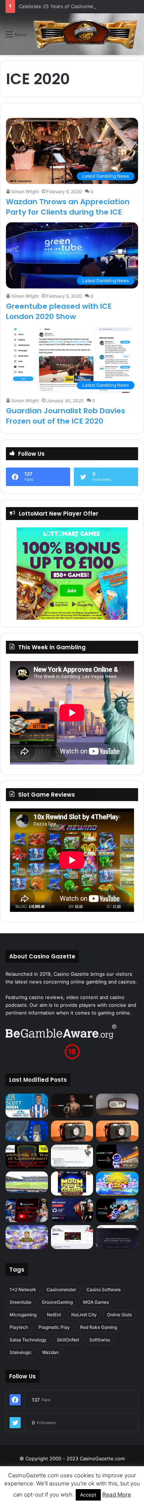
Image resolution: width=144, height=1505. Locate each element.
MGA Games (96, 1302)
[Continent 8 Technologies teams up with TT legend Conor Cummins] (117, 1237)
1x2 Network (23, 1289)
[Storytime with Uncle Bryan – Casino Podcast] (27, 1131)
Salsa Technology (28, 1339)
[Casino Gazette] (85, 34)
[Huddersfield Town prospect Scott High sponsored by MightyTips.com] (27, 1105)
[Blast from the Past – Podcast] (72, 1131)
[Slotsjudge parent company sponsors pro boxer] (72, 1106)
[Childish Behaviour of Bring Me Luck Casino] (117, 1131)
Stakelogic (21, 1352)
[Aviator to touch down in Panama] (72, 1237)
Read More (116, 1494)
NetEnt (54, 1314)
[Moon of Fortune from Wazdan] (72, 1183)
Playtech (19, 1327)
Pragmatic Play (54, 1327)
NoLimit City (84, 1314)
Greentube (20, 1302)
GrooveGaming (57, 1302)
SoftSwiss (99, 1339)
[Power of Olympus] (27, 1237)
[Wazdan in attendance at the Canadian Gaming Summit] (72, 1210)
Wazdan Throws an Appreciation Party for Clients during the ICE (68, 206)
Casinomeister (61, 1289)
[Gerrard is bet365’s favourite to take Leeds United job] (27, 1182)
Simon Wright (25, 191)
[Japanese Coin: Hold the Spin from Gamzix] (117, 1183)
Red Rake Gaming (98, 1327)
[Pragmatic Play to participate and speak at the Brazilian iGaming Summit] (117, 1157)
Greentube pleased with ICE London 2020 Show (59, 311)
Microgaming (23, 1314)
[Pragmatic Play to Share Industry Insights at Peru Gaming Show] (117, 1210)
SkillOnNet (68, 1339)
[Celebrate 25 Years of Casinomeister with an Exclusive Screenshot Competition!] (27, 1157)
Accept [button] (88, 1495)
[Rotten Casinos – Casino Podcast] (117, 1104)
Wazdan (50, 1352)
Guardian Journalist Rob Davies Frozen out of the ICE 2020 (65, 416)
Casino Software (103, 1289)
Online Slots (119, 1314)
